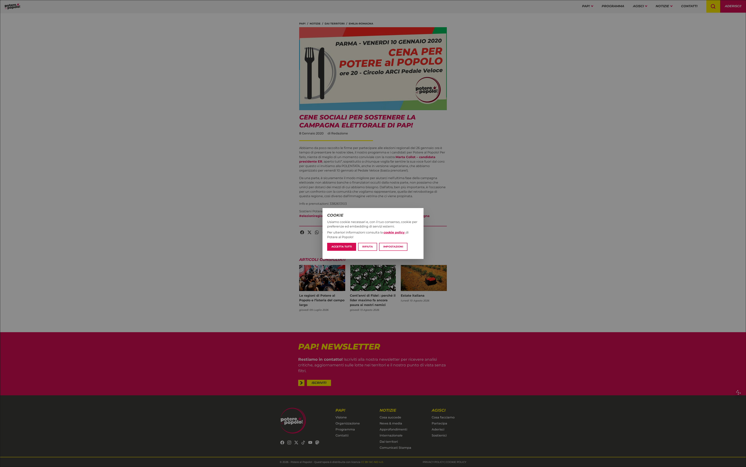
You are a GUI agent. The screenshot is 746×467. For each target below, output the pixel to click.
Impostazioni (393, 246)
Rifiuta (367, 246)
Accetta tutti (341, 246)
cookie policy (394, 232)
